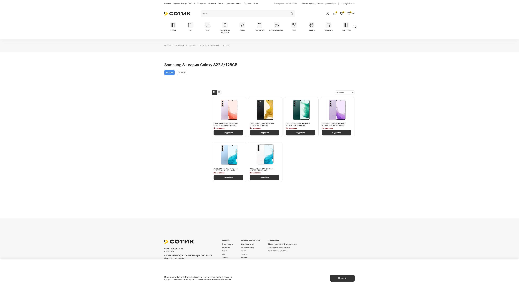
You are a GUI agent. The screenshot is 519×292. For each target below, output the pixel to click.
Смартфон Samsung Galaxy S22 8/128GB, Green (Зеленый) (298, 124)
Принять (342, 278)
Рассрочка (201, 4)
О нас (256, 4)
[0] (334, 13)
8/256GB (182, 73)
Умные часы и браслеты (224, 31)
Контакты (212, 4)
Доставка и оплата (234, 4)
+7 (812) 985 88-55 (348, 4)
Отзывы (221, 4)
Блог (223, 254)
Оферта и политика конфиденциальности (282, 244)
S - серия (203, 46)
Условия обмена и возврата (277, 251)
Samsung (192, 46)
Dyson (294, 30)
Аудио (242, 30)
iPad (190, 30)
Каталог (167, 4)
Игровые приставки (277, 30)
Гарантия (247, 4)
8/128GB (169, 73)
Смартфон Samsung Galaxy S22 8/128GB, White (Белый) (262, 169)
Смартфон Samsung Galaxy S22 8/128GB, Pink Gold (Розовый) (334, 124)
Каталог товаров (227, 244)
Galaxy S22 (215, 46)
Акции (243, 251)
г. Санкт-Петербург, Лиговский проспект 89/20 (318, 4)
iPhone (173, 30)
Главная (167, 46)
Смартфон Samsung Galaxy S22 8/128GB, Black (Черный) (262, 124)
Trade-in (192, 4)
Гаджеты (311, 30)
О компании (226, 247)
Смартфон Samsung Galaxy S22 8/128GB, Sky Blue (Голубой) (226, 169)
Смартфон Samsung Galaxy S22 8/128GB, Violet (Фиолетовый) (226, 124)
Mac (207, 30)
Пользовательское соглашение (279, 247)
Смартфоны (259, 30)
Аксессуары (346, 30)
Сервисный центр (180, 4)
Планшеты (329, 30)
